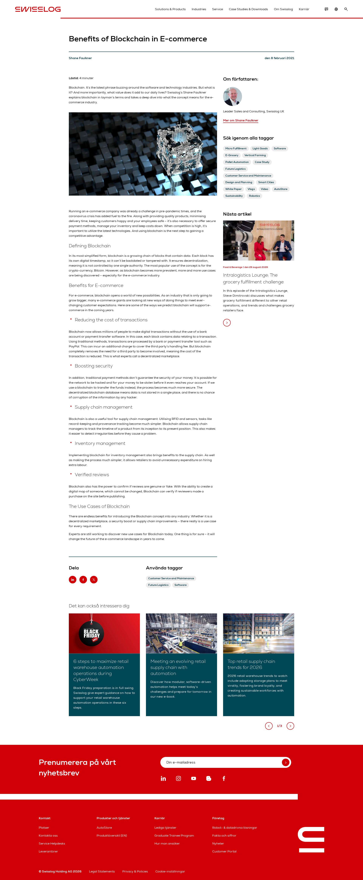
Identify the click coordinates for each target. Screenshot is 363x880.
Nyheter (218, 843)
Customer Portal (224, 851)
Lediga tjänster (165, 828)
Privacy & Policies (135, 871)
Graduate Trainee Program (174, 836)
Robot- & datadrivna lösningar (234, 828)
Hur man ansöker (167, 843)
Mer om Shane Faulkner (240, 120)
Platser (44, 828)
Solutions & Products (170, 9)
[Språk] (336, 9)
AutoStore (104, 828)
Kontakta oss (48, 836)
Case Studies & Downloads (248, 9)
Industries (199, 9)
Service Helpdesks (52, 843)
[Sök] (346, 9)
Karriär (304, 9)
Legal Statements (102, 871)
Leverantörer (48, 851)
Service (217, 9)
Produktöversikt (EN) (112, 836)
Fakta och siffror (224, 836)
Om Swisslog (283, 9)
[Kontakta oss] (326, 9)
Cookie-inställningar (170, 871)
